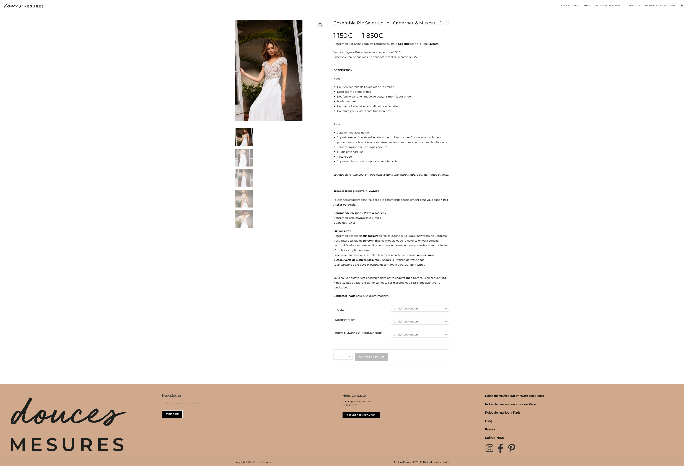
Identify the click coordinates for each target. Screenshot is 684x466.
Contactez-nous (344, 296)
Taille (339, 309)
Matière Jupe (345, 320)
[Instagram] (489, 448)
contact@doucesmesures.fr (357, 401)
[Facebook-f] (500, 448)
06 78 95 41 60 (350, 405)
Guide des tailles (344, 222)
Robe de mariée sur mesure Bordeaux (514, 396)
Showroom (403, 278)
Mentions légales (402, 462)
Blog (488, 421)
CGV (415, 462)
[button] (320, 24)
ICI (444, 278)
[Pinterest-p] (511, 448)
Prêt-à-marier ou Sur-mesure (358, 333)
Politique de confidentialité (434, 462)
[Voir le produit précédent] (440, 22)
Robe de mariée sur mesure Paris (511, 404)
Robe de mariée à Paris (503, 412)
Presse (490, 429)
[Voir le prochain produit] (446, 22)
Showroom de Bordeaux (431, 235)
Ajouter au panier (372, 357)
